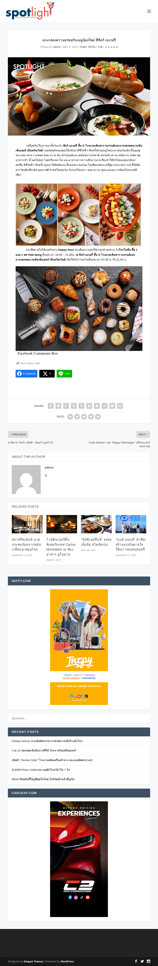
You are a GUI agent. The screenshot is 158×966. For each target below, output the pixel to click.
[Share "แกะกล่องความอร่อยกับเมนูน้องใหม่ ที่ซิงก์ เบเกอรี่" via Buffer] (97, 406)
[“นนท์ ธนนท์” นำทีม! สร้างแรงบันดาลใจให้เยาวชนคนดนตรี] (131, 524)
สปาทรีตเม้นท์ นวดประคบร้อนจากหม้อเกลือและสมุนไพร (26, 544)
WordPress (67, 961)
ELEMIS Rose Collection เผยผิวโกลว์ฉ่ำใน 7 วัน (41, 769)
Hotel (83, 46)
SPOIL (92, 46)
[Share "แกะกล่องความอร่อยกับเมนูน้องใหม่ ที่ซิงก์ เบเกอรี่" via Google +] (66, 406)
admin (57, 46)
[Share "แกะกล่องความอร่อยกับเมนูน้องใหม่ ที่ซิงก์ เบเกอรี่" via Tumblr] (74, 406)
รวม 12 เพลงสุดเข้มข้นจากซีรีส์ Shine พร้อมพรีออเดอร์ (44, 750)
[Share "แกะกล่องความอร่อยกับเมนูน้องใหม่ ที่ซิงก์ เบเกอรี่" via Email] (112, 406)
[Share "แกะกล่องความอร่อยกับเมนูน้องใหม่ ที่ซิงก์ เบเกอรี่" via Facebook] (51, 406)
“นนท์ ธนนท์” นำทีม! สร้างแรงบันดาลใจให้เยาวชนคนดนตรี (131, 544)
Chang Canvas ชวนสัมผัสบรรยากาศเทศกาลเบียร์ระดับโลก (47, 741)
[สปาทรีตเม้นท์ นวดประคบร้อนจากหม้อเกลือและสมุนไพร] (27, 524)
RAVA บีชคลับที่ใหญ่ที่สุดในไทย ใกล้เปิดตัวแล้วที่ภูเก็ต (43, 779)
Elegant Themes (33, 961)
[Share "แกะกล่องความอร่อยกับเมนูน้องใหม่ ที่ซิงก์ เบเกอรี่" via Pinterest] (81, 406)
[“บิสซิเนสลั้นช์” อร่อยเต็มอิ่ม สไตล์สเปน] (96, 524)
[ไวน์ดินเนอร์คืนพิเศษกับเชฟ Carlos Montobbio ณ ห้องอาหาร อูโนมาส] (61, 524)
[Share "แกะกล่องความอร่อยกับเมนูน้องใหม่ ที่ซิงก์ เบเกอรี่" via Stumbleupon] (104, 406)
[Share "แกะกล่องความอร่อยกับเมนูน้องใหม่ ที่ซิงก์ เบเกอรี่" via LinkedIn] (89, 406)
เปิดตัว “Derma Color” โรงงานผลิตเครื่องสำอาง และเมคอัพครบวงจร (52, 760)
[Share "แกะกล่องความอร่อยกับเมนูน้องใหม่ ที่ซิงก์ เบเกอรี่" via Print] (120, 406)
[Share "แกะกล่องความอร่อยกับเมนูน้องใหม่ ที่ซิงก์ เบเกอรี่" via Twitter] (58, 406)
